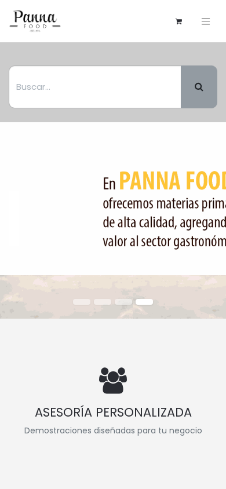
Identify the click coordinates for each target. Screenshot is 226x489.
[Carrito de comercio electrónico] (178, 21)
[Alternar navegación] (205, 21)
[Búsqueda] (199, 86)
